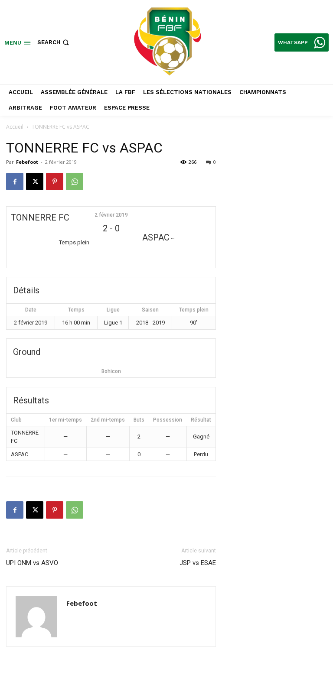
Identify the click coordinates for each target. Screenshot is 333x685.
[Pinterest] (54, 181)
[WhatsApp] (74, 181)
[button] (54, 42)
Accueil (14, 126)
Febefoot (27, 162)
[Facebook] (14, 181)
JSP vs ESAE (198, 563)
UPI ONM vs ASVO (32, 563)
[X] (34, 181)
